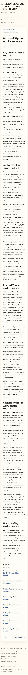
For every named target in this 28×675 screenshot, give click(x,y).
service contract (10, 29)
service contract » (20, 637)
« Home (5, 637)
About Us (22, 17)
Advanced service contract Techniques (9, 651)
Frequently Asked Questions (8, 22)
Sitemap (10, 671)
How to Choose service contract (8, 658)
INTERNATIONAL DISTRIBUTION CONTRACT (12, 6)
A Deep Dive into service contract (8, 661)
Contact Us (16, 17)
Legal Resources (14, 19)
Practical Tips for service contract (8, 656)
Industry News (4, 19)
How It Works (9, 17)
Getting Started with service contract (9, 653)
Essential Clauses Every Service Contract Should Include (11, 573)
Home (2, 17)
